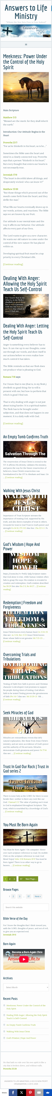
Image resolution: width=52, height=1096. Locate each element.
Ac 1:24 (15, 635)
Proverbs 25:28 (10, 1068)
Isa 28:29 (7, 586)
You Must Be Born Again (20, 824)
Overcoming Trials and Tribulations (19, 656)
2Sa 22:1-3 (40, 528)
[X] (21, 1092)
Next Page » (31, 878)
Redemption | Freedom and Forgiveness (22, 604)
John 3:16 (19, 859)
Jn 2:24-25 (43, 632)
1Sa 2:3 (23, 586)
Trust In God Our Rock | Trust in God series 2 (26, 768)
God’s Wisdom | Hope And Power (21, 546)
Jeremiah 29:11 (9, 934)
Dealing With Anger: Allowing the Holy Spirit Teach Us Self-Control (25, 283)
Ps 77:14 (43, 750)
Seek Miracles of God (18, 712)
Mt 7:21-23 (37, 638)
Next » (38, 896)
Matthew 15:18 (10, 189)
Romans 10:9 (29, 859)
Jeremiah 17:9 (10, 174)
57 (21, 878)
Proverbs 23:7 (10, 142)
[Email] (39, 1092)
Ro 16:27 (30, 586)
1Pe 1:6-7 (14, 696)
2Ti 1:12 (22, 528)
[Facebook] (13, 1092)
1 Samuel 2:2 (13, 802)
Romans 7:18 (9, 376)
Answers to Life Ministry (26, 12)
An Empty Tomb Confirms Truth (25, 436)
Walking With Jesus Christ (21, 490)
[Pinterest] (30, 1092)
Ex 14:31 (14, 528)
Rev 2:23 (23, 635)
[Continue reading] (13, 264)
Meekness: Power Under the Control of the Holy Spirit (25, 61)
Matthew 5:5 (9, 117)
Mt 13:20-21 (32, 696)
